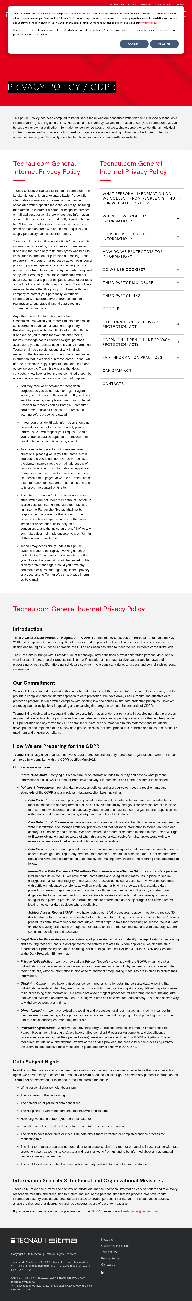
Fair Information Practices (132, 357)
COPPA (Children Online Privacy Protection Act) (136, 342)
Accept (134, 43)
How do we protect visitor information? (133, 254)
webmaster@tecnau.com (140, 1211)
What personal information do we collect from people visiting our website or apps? (139, 198)
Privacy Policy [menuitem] (110, 1258)
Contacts (113, 383)
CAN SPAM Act (117, 370)
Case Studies (163, 4)
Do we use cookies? (124, 269)
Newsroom (145, 4)
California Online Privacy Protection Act (131, 324)
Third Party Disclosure (128, 282)
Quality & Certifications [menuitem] (115, 1245)
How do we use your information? (125, 236)
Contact (179, 4)
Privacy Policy (148, 22)
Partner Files (116, 4)
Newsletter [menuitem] (107, 1239)
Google (111, 308)
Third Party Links (121, 295)
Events (132, 4)
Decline (164, 43)
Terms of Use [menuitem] (109, 1251)
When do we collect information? (126, 218)
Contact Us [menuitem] (108, 1264)
